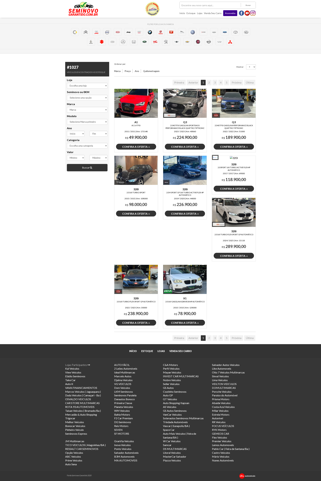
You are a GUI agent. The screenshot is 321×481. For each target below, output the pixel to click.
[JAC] (96, 32)
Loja (69, 79)
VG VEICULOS (122, 383)
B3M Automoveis (124, 456)
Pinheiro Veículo (74, 429)
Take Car (70, 380)
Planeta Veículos (123, 406)
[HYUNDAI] (112, 41)
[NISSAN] (209, 41)
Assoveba (230, 13)
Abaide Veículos (221, 403)
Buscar (248, 5)
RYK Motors (219, 429)
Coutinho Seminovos (174, 391)
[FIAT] (198, 42)
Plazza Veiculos (172, 460)
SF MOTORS (121, 433)
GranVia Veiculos (124, 441)
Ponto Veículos (122, 448)
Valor (70, 152)
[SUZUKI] (102, 42)
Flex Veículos (219, 437)
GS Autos (168, 387)
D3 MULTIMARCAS (224, 387)
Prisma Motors (220, 399)
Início (182, 13)
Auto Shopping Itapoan (176, 403)
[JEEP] (128, 32)
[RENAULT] (91, 42)
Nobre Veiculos (172, 380)
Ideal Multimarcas (124, 372)
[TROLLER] (171, 32)
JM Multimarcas (74, 441)
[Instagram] (253, 13)
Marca (71, 104)
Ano (69, 128)
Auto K (69, 383)
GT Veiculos (170, 399)
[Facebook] (241, 13)
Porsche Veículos (222, 391)
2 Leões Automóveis (125, 368)
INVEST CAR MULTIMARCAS (181, 376)
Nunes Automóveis (223, 460)
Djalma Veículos (123, 380)
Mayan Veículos (172, 372)
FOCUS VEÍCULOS (223, 425)
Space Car (169, 429)
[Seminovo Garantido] (83, 8)
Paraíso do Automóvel (224, 395)
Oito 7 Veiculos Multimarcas (228, 372)
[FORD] (225, 32)
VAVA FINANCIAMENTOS (81, 387)
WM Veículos (122, 410)
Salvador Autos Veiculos (226, 364)
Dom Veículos (122, 387)
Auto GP (168, 395)
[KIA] (118, 32)
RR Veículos (219, 422)
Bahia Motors (122, 414)
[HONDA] (134, 41)
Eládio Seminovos (75, 376)
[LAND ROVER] (144, 41)
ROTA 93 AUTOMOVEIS (79, 406)
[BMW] (150, 32)
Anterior (193, 82)
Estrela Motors (220, 414)
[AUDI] (139, 32)
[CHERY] (219, 41)
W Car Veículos (172, 441)
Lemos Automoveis (223, 445)
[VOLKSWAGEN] (193, 32)
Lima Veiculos (220, 380)
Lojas (199, 13)
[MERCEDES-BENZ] (123, 42)
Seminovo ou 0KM (78, 92)
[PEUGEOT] (166, 42)
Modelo (72, 116)
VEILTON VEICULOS (224, 383)
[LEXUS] (246, 32)
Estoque (191, 13)
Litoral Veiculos (172, 452)
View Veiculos (73, 372)
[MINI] (177, 41)
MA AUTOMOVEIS (125, 460)
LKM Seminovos (123, 391)
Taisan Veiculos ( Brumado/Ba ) (83, 410)
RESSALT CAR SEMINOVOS (81, 448)
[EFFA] (155, 41)
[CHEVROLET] (187, 41)
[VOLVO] (107, 32)
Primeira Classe (123, 403)
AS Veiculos (169, 406)
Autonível (217, 418)
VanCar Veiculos (172, 414)
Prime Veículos (73, 460)
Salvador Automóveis (126, 452)
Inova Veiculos (122, 445)
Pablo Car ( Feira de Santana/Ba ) (230, 448)
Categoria (73, 140)
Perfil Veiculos (171, 368)
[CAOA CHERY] (214, 32)
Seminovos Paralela (125, 395)
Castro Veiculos (221, 452)
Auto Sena (71, 464)
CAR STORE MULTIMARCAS (82, 403)
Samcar (167, 445)
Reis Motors (121, 425)
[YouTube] (247, 13)
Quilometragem (151, 71)
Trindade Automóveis (175, 422)
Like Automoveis (221, 368)
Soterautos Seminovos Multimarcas (183, 418)
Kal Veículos (72, 368)
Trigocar (70, 418)
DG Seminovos (122, 422)
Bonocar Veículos (75, 425)
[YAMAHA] (161, 32)
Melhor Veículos (74, 422)
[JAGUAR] (182, 32)
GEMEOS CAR (220, 433)
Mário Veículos (220, 456)
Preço (128, 71)
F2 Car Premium (123, 418)
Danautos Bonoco (124, 399)
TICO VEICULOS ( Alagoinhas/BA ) (85, 445)
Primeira (179, 82)
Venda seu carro (213, 13)
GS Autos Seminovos (175, 410)
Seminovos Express (76, 433)
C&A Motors (170, 364)
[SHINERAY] (203, 32)
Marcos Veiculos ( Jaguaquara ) (83, 391)
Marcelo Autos (122, 376)
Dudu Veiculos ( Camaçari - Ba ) (83, 395)
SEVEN (118, 429)
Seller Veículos (171, 383)
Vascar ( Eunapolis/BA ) (176, 425)
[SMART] (75, 32)
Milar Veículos (220, 410)
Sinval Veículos (220, 376)
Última (250, 82)
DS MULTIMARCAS (175, 448)
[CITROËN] (86, 32)
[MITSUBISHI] (230, 41)
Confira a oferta (135, 146)
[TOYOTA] (235, 32)
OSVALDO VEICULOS (78, 399)
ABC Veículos (73, 456)
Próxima (236, 82)
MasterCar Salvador (174, 456)
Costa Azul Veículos (223, 406)
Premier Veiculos (221, 441)
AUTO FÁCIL (122, 364)
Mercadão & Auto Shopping (81, 414)
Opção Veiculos (74, 452)
